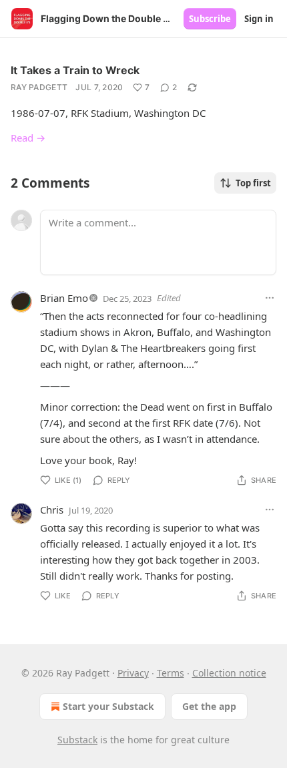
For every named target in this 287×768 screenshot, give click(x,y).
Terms (170, 672)
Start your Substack (108, 706)
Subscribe (210, 19)
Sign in (259, 19)
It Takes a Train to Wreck (75, 70)
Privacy (133, 672)
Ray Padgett (39, 87)
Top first (253, 183)
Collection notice (229, 672)
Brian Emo (64, 298)
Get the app (209, 706)
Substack (77, 739)
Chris (51, 509)
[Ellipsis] (269, 298)
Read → (28, 137)
